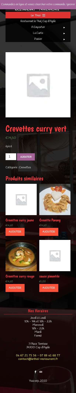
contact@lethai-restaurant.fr (38, 359)
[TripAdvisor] (40, 371)
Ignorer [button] (70, 4)
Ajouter (26, 156)
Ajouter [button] (15, 232)
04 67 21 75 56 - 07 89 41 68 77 (38, 355)
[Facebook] (35, 371)
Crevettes (25, 167)
